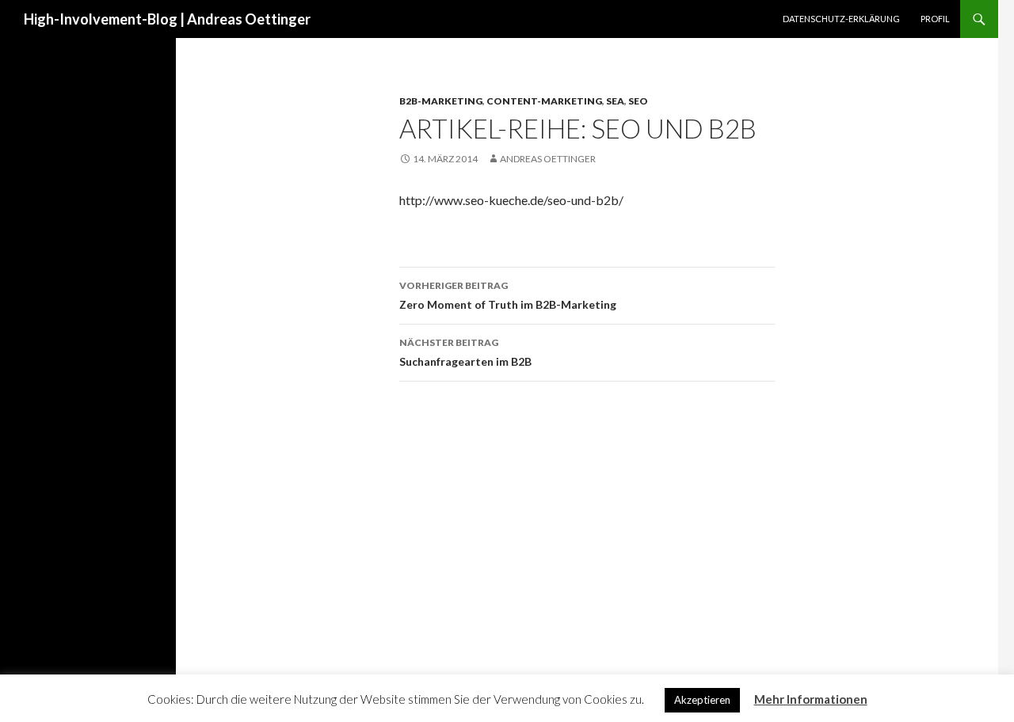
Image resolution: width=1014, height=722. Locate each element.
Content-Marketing (544, 101)
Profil (935, 18)
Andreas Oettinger (548, 159)
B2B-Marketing (440, 101)
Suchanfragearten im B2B (465, 352)
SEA (615, 101)
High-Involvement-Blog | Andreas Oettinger (167, 19)
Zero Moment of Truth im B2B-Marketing (507, 295)
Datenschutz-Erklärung (841, 18)
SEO (638, 101)
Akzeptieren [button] (702, 700)
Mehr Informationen (810, 699)
